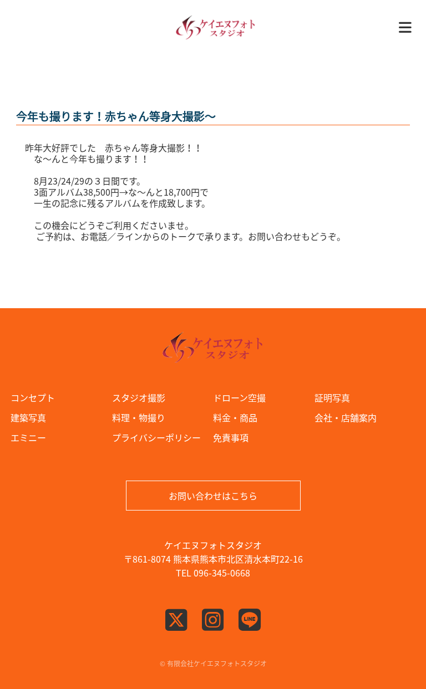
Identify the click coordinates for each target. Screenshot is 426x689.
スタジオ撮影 (138, 397)
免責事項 (230, 437)
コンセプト (33, 397)
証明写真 (332, 397)
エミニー (28, 437)
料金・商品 (235, 417)
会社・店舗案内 (346, 417)
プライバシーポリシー (156, 437)
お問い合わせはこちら (213, 495)
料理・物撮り (138, 417)
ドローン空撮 (239, 397)
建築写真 (28, 417)
